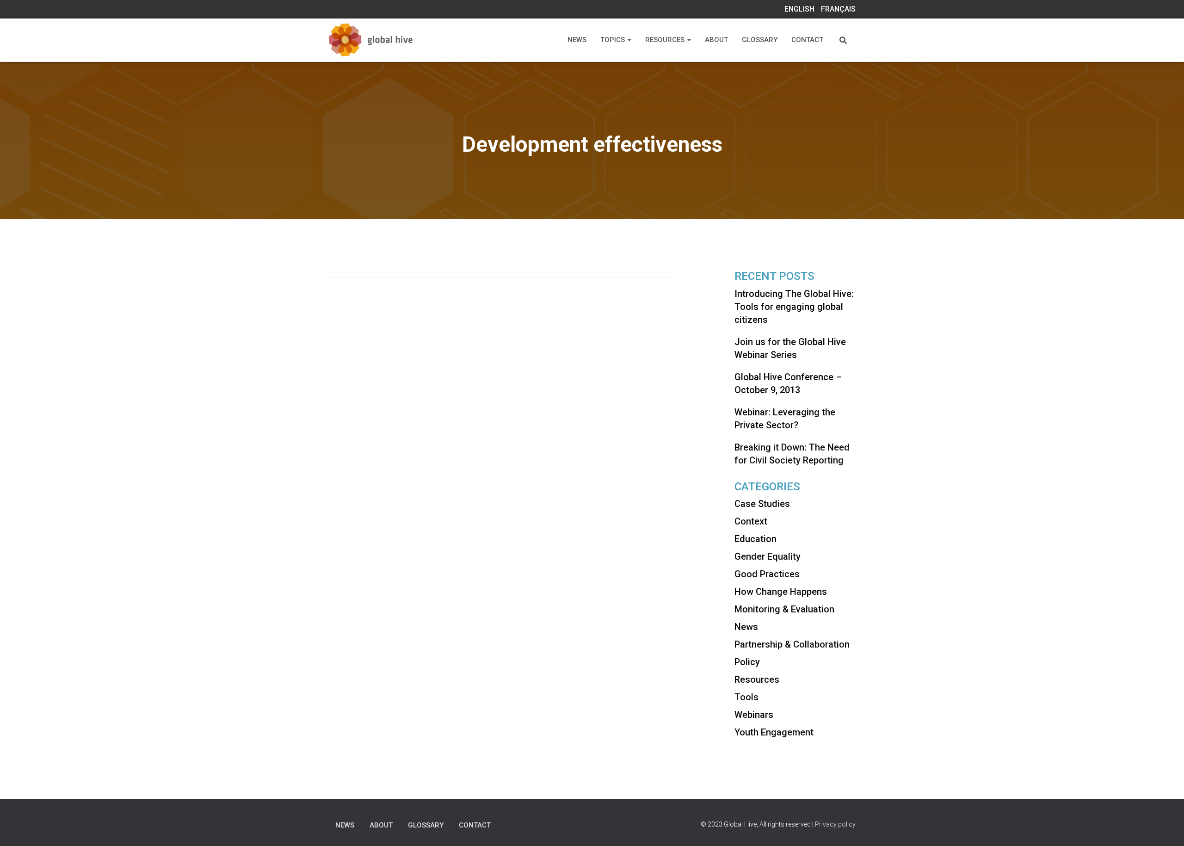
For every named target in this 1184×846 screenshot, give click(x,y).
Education (755, 538)
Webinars (753, 714)
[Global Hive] (382, 40)
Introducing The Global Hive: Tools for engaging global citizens (794, 306)
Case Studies (762, 503)
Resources (665, 40)
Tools (746, 697)
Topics (613, 40)
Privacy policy (835, 824)
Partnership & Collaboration (792, 644)
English (799, 9)
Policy (747, 661)
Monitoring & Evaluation (784, 609)
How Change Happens (780, 591)
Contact (807, 40)
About (716, 40)
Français (838, 9)
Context (750, 521)
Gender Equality (767, 556)
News (576, 40)
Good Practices (767, 574)
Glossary (759, 40)
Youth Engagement (774, 732)
